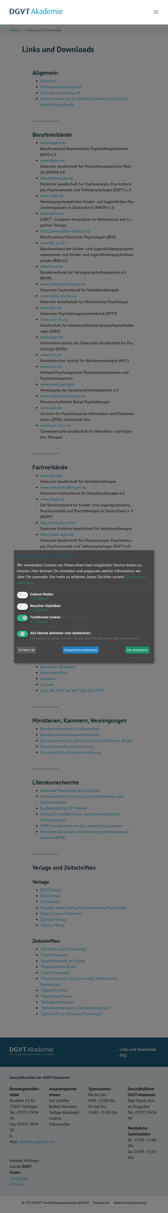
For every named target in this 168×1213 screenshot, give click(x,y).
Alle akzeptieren (137, 650)
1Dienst (38, 598)
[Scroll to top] (158, 1203)
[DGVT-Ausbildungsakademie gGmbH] (36, 12)
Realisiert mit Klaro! (138, 657)
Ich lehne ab (26, 650)
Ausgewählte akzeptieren (81, 650)
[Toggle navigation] (156, 12)
